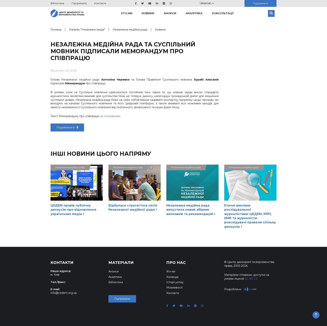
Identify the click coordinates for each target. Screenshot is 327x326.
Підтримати (79, 3)
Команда (172, 277)
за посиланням (110, 116)
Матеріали (121, 262)
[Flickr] (164, 3)
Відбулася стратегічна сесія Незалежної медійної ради (132, 207)
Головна (56, 29)
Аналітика (194, 13)
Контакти (100, 3)
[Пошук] (271, 13)
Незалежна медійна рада (130, 29)
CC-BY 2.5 (251, 278)
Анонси (170, 13)
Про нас (176, 262)
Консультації (223, 13)
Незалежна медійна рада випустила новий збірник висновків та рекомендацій (190, 210)
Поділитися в (65, 127)
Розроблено (232, 289)
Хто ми (126, 13)
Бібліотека (57, 3)
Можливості (174, 287)
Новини (148, 13)
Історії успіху (175, 282)
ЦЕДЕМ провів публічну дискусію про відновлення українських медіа (73, 210)
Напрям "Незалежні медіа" (87, 29)
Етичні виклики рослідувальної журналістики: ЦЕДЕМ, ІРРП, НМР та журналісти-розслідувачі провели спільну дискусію (250, 216)
